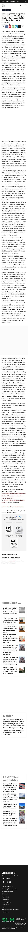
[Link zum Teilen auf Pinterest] (10, 26)
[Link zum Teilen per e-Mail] (19, 26)
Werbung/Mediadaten (7, 891)
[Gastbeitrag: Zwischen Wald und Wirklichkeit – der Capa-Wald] (21, 813)
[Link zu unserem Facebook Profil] (3, 882)
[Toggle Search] (21, 5)
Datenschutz (5, 912)
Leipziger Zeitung (5, 1)
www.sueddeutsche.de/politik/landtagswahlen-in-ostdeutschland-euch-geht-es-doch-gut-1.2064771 (14, 496)
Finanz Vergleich (6, 902)
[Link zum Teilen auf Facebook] (6, 26)
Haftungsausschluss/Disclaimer (10, 909)
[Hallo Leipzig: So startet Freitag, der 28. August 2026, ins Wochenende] (21, 806)
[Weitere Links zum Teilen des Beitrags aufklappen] (22, 26)
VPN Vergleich (5, 899)
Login (25, 1)
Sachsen (8, 10)
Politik (3, 10)
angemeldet (11, 561)
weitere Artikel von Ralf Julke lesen (12, 507)
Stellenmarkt (13, 1)
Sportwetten (5, 904)
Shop (18, 1)
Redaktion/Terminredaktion (9, 889)
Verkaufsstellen (6, 894)
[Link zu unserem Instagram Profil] (6, 882)
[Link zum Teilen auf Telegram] (16, 26)
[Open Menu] (25, 5)
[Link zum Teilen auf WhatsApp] (13, 26)
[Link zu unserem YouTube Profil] (10, 882)
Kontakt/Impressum (7, 886)
